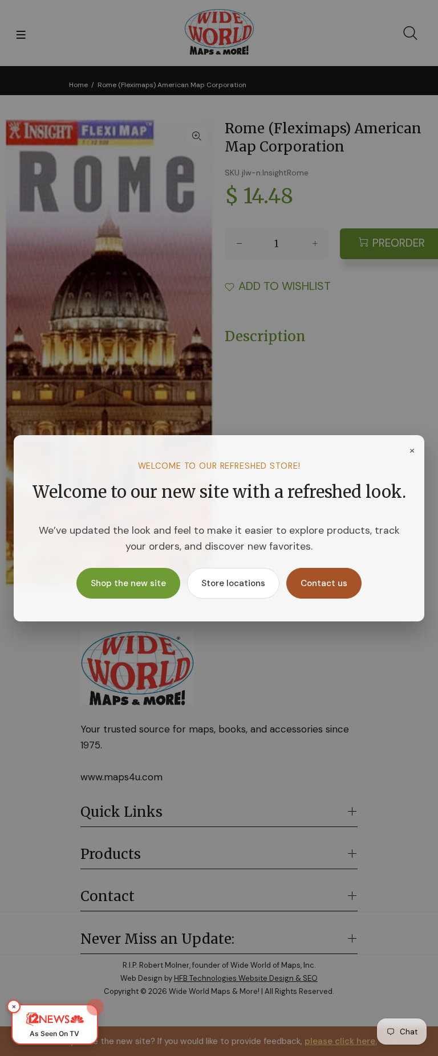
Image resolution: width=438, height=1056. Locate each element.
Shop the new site (128, 583)
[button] (54, 1024)
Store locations (233, 583)
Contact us (324, 583)
